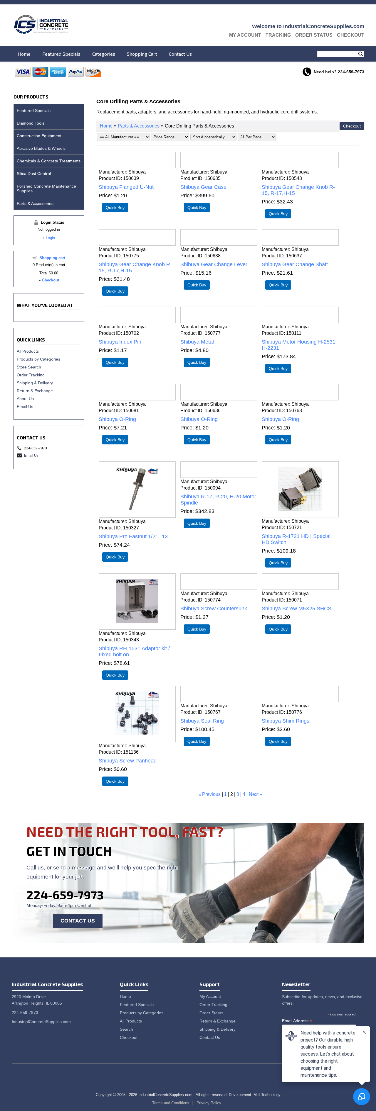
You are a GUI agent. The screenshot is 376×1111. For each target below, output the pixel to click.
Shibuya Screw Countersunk (213, 608)
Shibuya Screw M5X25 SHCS (296, 608)
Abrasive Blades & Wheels (41, 148)
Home (24, 54)
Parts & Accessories (139, 125)
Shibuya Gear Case (203, 187)
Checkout (350, 35)
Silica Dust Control (34, 173)
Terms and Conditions (170, 1103)
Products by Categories (38, 359)
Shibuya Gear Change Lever (213, 264)
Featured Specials (61, 54)
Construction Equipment (39, 135)
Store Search (29, 367)
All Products (28, 351)
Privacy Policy (209, 1103)
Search (360, 54)
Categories (103, 54)
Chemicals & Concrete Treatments (48, 161)
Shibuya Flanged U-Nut (126, 187)
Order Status (314, 35)
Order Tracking (31, 375)
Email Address (297, 1021)
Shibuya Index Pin (120, 342)
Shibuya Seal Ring (202, 721)
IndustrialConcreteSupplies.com (41, 1021)
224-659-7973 (65, 895)
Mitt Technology (267, 1095)
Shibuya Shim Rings (285, 721)
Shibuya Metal (197, 342)
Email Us (25, 406)
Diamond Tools (30, 123)
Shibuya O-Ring (117, 419)
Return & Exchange (35, 390)
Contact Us (180, 54)
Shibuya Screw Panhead (128, 761)
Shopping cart (52, 258)
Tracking (278, 35)
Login (50, 238)
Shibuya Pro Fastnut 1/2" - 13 (133, 536)
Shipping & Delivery (35, 382)
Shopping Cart (142, 54)
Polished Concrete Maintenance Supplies (46, 188)
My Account (245, 35)
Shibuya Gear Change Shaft (295, 264)
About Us (25, 398)
